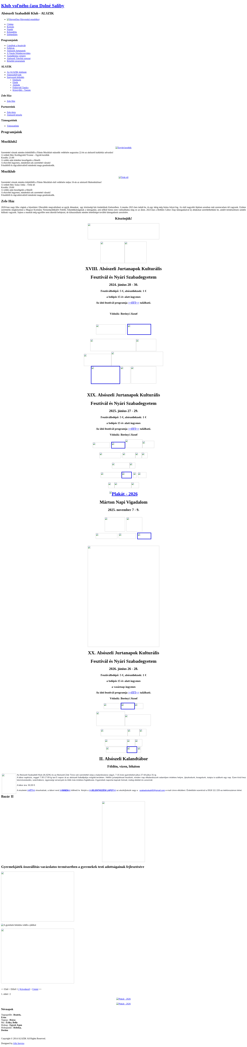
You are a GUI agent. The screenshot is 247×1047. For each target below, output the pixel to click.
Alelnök (16, 85)
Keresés (10, 27)
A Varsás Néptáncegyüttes (18, 53)
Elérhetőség (12, 34)
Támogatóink (13, 126)
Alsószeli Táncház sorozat (18, 58)
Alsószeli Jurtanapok (16, 50)
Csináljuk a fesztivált (16, 45)
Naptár (10, 29)
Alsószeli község (14, 115)
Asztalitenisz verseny (16, 56)
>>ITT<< (133, 302)
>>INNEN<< (65, 790)
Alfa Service (18, 1043)
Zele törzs (11, 112)
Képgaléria (12, 32)
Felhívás (10, 48)
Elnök (15, 82)
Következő (25, 989)
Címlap (10, 24)
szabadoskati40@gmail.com (152, 790)
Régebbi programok (16, 61)
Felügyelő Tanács (20, 87)
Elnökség (17, 80)
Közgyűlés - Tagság (22, 90)
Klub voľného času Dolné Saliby (32, 5)
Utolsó (35, 989)
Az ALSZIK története (17, 72)
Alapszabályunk (14, 74)
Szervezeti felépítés (15, 77)
